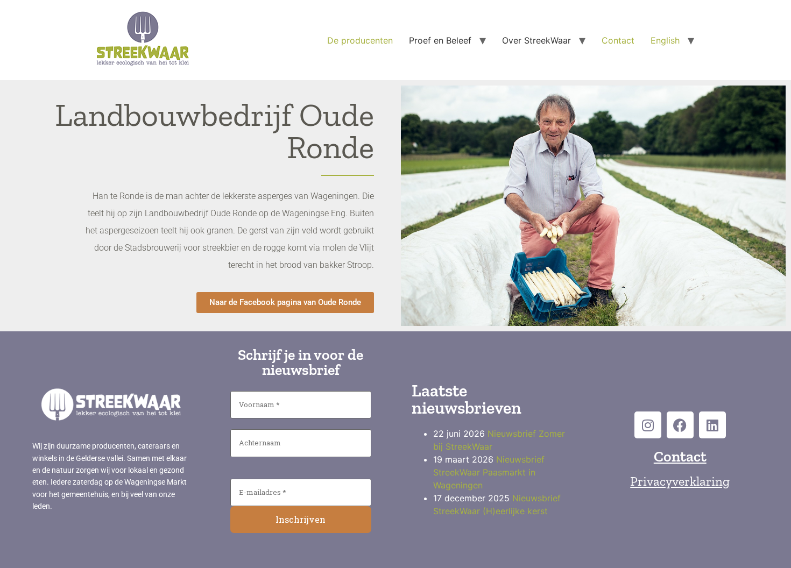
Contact (618, 40)
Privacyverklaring (680, 481)
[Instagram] (647, 424)
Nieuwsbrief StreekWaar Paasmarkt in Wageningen (489, 472)
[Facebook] (680, 424)
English (665, 40)
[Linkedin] (712, 424)
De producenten (360, 40)
